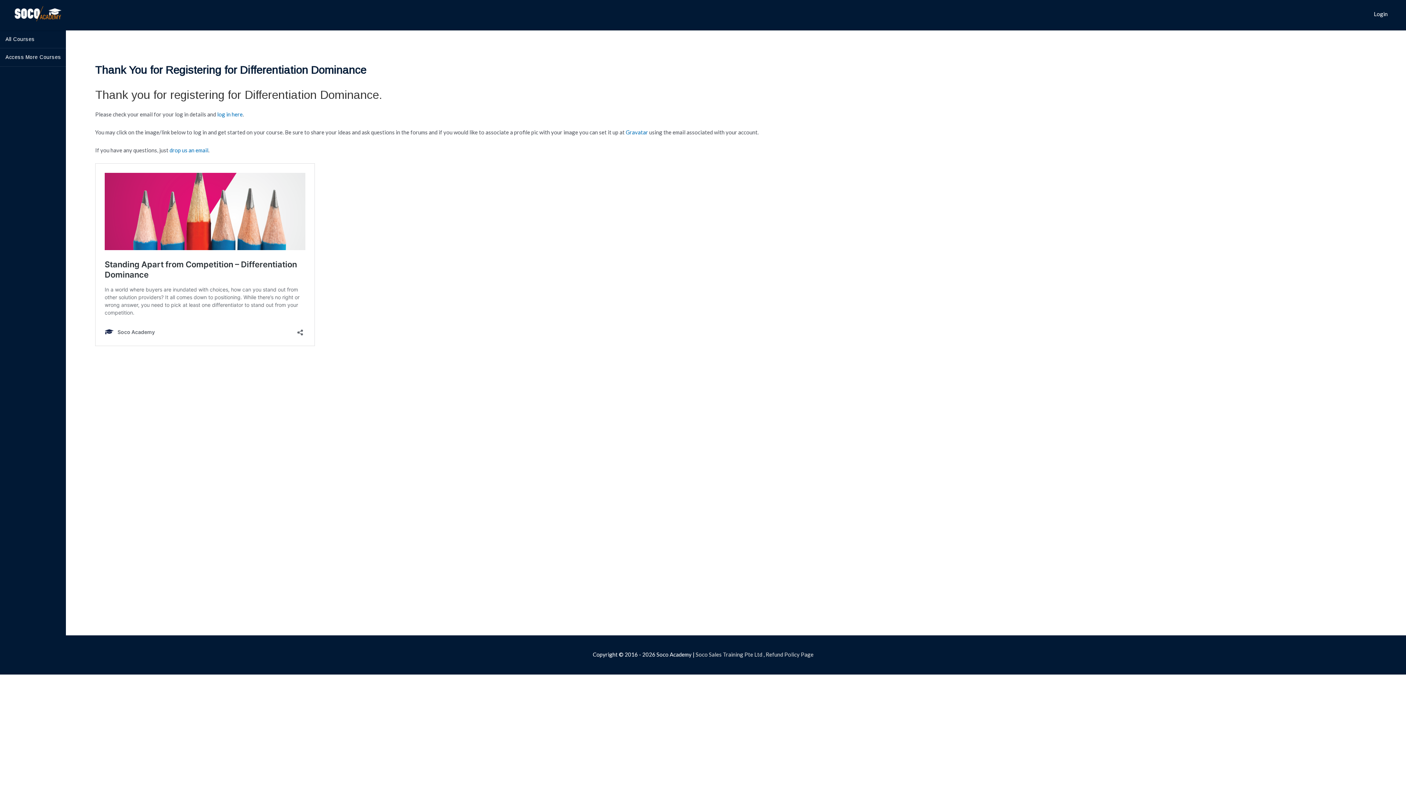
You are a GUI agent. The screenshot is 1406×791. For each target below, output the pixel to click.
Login (1381, 14)
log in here (230, 114)
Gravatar (637, 132)
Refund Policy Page (790, 654)
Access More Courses (33, 57)
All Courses (20, 39)
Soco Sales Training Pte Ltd (729, 654)
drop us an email (189, 150)
